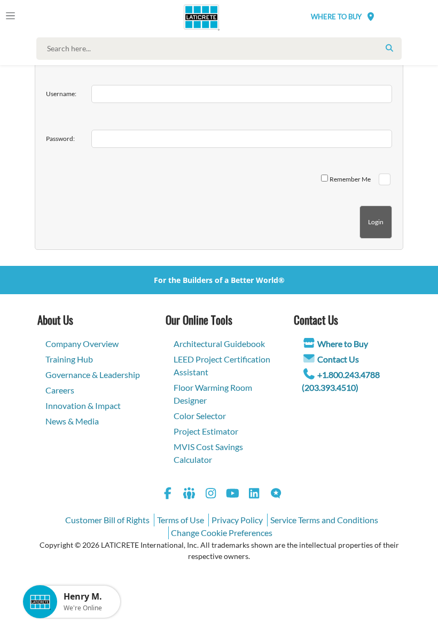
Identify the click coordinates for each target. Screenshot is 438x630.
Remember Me (350, 179)
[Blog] (276, 494)
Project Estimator (206, 431)
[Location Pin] (370, 16)
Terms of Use (180, 520)
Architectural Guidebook (219, 343)
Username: (61, 94)
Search (389, 48)
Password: (60, 139)
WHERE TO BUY (336, 16)
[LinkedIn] (254, 494)
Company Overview (82, 343)
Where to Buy (342, 343)
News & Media (72, 421)
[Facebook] (167, 494)
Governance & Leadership (92, 374)
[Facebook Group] (189, 494)
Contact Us (338, 359)
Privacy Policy (237, 520)
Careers (59, 390)
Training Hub (69, 359)
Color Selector (200, 416)
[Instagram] (211, 494)
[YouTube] (232, 494)
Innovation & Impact (83, 405)
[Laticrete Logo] (198, 17)
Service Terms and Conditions (324, 520)
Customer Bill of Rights (107, 520)
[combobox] (221, 48)
